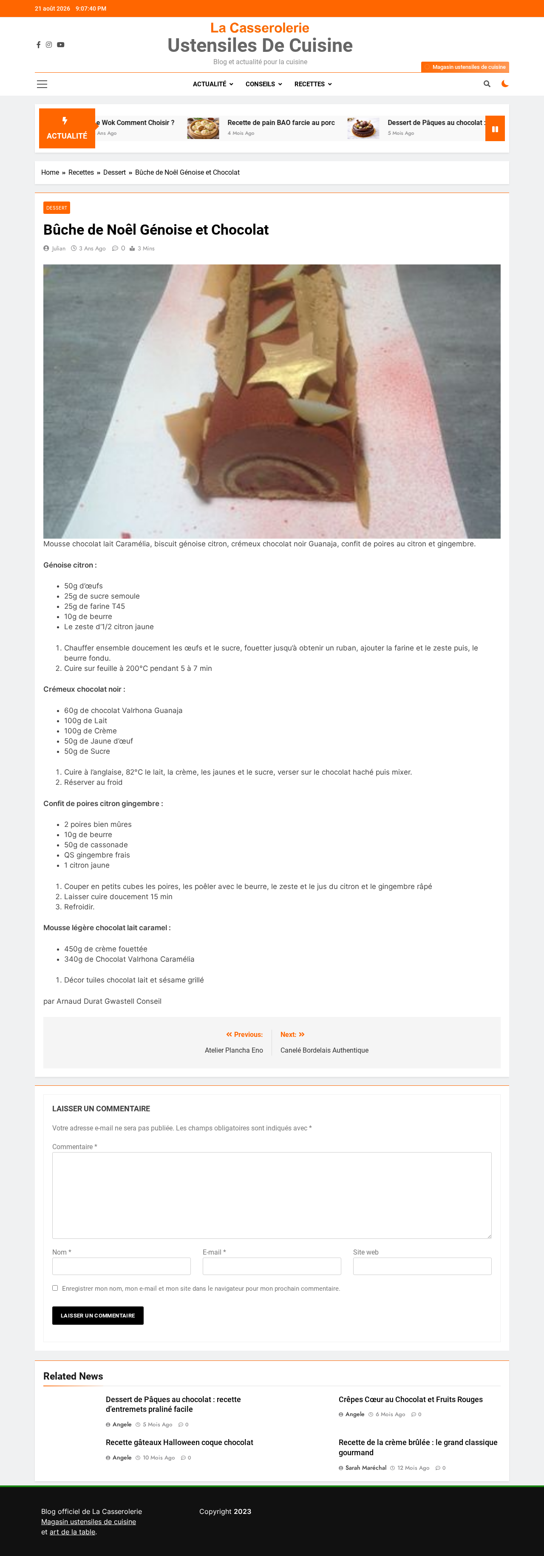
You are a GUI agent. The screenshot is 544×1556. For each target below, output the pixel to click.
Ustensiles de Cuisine (260, 45)
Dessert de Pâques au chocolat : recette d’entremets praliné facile (443, 123)
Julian (58, 248)
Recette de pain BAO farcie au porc (235, 123)
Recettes (310, 84)
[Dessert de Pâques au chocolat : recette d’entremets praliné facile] (318, 128)
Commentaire (74, 1147)
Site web (366, 1252)
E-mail (214, 1252)
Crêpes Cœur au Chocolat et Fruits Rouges (411, 1399)
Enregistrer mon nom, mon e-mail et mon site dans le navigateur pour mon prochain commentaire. (201, 1288)
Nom (61, 1252)
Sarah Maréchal (366, 1467)
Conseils (260, 84)
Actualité (209, 84)
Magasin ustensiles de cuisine (88, 1521)
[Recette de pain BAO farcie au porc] (158, 128)
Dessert (56, 207)
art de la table (72, 1532)
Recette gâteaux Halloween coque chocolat (179, 1442)
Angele (122, 1424)
